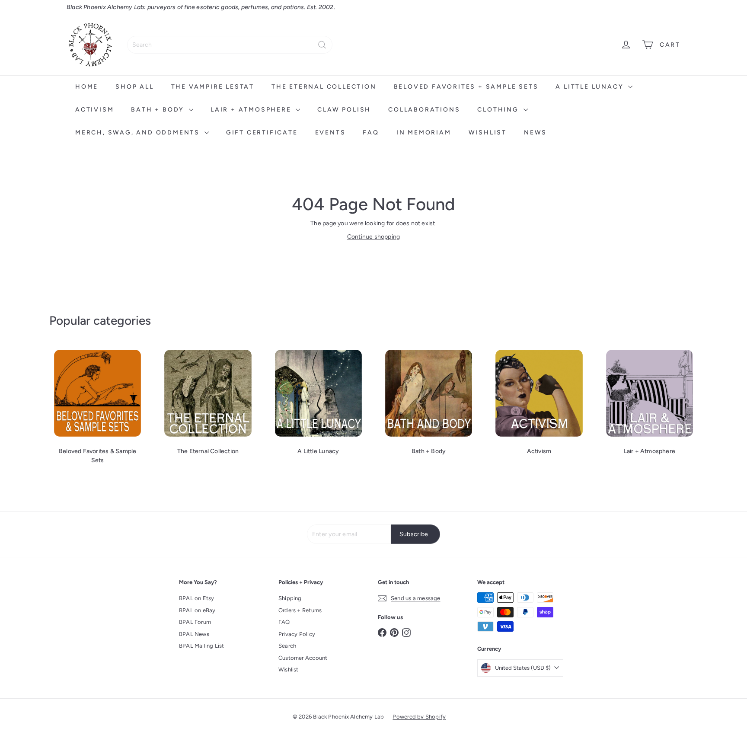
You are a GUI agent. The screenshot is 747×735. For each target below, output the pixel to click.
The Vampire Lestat (212, 86)
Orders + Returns (300, 610)
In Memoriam (423, 132)
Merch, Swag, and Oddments (138, 132)
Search (287, 645)
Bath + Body (159, 109)
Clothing (499, 109)
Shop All (134, 86)
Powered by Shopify (419, 716)
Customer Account (302, 658)
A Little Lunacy (590, 86)
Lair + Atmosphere (252, 109)
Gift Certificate (262, 132)
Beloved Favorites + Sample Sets (466, 86)
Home (86, 86)
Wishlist (488, 132)
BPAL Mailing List (201, 645)
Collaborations (424, 109)
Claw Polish (344, 109)
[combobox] (229, 45)
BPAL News (194, 634)
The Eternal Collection (324, 86)
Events (330, 132)
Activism (94, 109)
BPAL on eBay (197, 610)
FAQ (371, 132)
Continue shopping (373, 236)
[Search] (322, 45)
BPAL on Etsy (196, 598)
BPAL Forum (195, 622)
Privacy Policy (296, 634)
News (535, 132)
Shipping (290, 598)
